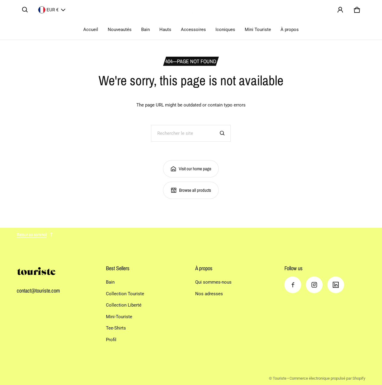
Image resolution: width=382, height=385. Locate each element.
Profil (111, 339)
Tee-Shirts (116, 328)
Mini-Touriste (119, 316)
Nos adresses (209, 293)
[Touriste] (191, 10)
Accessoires (193, 29)
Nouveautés (120, 29)
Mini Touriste (258, 29)
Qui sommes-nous (213, 282)
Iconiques (225, 29)
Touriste (279, 378)
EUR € (52, 10)
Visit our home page (195, 169)
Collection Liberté (123, 305)
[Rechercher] (222, 133)
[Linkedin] (335, 284)
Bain (145, 29)
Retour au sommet (32, 234)
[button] (25, 9)
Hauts (165, 29)
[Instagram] (314, 284)
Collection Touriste (125, 293)
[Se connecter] (340, 9)
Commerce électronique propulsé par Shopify (327, 378)
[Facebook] (292, 284)
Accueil (90, 29)
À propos (290, 29)
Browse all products (195, 190)
